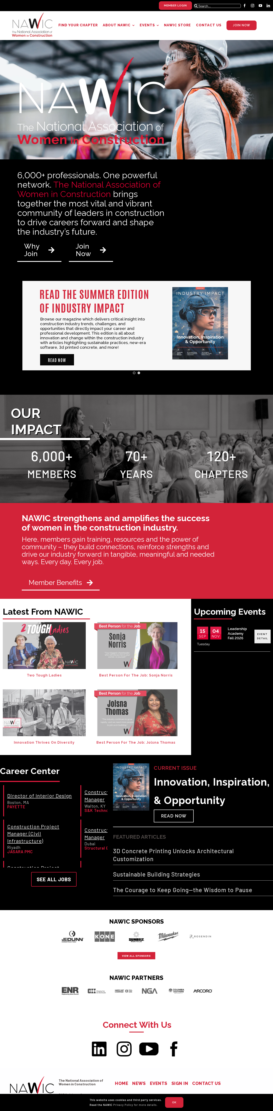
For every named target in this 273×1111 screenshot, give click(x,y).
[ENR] (70, 986)
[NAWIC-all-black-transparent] (32, 1077)
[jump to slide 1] (134, 373)
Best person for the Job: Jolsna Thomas (136, 742)
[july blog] (44, 691)
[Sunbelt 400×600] (137, 929)
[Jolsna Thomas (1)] (135, 691)
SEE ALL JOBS (54, 879)
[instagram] (252, 5)
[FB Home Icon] (173, 1043)
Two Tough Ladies (44, 675)
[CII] (97, 986)
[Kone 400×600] (105, 929)
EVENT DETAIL (262, 636)
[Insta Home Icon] (124, 1043)
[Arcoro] (203, 986)
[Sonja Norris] (135, 624)
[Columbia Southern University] (176, 986)
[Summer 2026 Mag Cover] (131, 765)
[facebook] (245, 5)
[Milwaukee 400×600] (168, 929)
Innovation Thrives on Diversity (44, 742)
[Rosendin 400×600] (200, 929)
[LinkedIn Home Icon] (99, 1043)
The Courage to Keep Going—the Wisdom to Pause (182, 889)
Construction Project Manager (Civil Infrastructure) (33, 833)
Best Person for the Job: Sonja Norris (136, 675)
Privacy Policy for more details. (135, 1105)
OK (174, 1102)
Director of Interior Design (39, 795)
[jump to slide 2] (139, 373)
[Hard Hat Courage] (123, 986)
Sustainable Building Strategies (156, 874)
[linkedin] (268, 5)
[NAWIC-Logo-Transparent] (33, 14)
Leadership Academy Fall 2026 (237, 633)
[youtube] (260, 5)
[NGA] (149, 986)
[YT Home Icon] (148, 1044)
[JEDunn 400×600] (73, 929)
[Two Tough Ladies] (44, 624)
